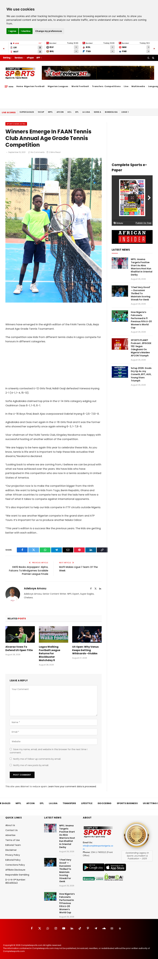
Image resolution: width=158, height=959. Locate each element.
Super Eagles (27, 112)
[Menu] (9, 86)
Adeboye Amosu (35, 588)
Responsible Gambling (17, 874)
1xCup (41, 112)
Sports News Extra (16, 124)
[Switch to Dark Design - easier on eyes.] (148, 58)
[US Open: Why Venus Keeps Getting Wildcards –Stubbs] (87, 634)
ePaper (30, 57)
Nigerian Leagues (58, 86)
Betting (6, 57)
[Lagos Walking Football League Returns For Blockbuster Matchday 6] (53, 634)
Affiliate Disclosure (15, 869)
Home (19, 86)
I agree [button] (12, 31)
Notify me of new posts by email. (31, 765)
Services (19, 57)
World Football (80, 86)
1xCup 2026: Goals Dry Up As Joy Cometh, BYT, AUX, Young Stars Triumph (141, 374)
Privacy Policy (12, 854)
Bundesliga (111, 112)
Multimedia (138, 86)
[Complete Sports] (20, 73)
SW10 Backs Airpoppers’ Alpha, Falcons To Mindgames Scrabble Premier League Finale (28, 570)
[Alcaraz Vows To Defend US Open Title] (20, 634)
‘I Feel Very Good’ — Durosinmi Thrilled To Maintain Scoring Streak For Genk (140, 293)
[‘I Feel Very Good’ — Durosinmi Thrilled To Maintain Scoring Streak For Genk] (120, 291)
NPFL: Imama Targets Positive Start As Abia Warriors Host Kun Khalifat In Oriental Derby (141, 267)
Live (126, 86)
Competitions (112, 86)
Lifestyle (86, 803)
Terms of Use (12, 840)
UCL (69, 112)
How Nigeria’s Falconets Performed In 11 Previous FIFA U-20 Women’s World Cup (141, 320)
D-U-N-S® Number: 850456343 (15, 881)
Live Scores (9, 112)
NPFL (50, 112)
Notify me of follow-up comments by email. (37, 758)
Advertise (10, 835)
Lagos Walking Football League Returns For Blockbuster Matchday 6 (49, 653)
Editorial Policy (13, 859)
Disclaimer (11, 850)
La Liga (86, 112)
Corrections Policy (15, 864)
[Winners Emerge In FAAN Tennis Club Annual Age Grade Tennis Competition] (53, 301)
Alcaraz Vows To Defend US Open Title (19, 648)
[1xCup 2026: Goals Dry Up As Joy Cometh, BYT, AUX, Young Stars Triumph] (120, 372)
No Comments (38, 152)
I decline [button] (25, 31)
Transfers (98, 86)
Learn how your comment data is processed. (72, 786)
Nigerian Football (34, 86)
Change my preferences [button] (48, 31)
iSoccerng (105, 803)
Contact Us (11, 830)
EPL (77, 112)
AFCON (60, 112)
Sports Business (127, 803)
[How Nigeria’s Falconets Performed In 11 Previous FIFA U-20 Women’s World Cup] (120, 316)
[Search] (153, 58)
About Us (10, 825)
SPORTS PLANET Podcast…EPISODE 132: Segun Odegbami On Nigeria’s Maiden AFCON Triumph (141, 348)
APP (38, 57)
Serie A (97, 112)
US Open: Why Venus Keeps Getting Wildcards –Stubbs (85, 650)
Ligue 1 (125, 112)
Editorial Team (13, 845)
